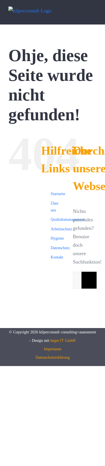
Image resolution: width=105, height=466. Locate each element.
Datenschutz (60, 248)
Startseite (58, 194)
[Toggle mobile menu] (94, 15)
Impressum (52, 349)
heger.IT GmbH (63, 340)
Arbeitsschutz (61, 229)
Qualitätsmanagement (68, 219)
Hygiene (57, 238)
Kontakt (57, 257)
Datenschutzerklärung (53, 357)
